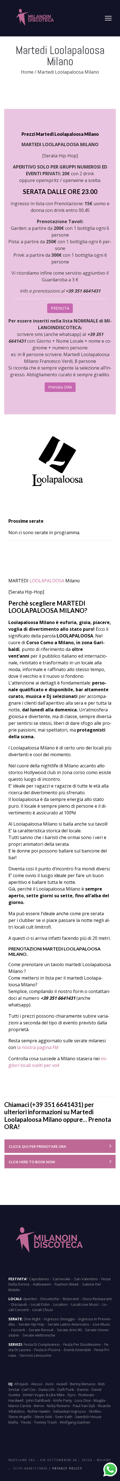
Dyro (72, 1394)
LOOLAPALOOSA (47, 581)
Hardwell (15, 1400)
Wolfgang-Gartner (75, 1422)
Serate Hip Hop (31, 1324)
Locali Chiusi (42, 1309)
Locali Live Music (85, 1304)
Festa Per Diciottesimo (82, 1344)
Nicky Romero (58, 1405)
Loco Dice (83, 1400)
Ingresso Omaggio (59, 1318)
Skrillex (95, 1411)
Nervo (39, 1405)
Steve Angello (20, 1416)
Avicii (49, 1383)
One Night (32, 1318)
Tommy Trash (45, 1422)
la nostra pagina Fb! (37, 1047)
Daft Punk (65, 1389)
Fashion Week (67, 1284)
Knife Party (62, 1400)
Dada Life (47, 1389)
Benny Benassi (82, 1383)
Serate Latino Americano (68, 1324)
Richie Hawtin (39, 1411)
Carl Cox (29, 1389)
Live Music (101, 1324)
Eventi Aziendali (77, 1349)
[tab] (60, 1146)
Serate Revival (41, 1329)
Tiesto (26, 1422)
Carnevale (61, 1278)
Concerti (18, 1329)
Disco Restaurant (97, 1298)
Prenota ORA (60, 387)
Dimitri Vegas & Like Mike (44, 1394)
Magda (99, 1400)
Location (60, 1304)
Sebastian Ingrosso (69, 1411)
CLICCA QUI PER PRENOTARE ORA (37, 1146)
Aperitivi (30, 1298)
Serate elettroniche (39, 1335)
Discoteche (49, 1298)
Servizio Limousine (35, 1355)
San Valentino (86, 1278)
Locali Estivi (40, 1304)
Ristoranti (71, 1298)
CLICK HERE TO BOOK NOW (32, 1161)
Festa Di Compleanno (42, 1344)
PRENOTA (60, 308)
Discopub (19, 1304)
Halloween (42, 1284)
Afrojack (21, 1383)
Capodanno (39, 1278)
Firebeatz (86, 1394)
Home (27, 72)
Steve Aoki (43, 1416)
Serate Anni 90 (69, 1329)
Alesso (36, 1383)
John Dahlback (38, 1400)
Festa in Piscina (47, 1349)
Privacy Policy (67, 1468)
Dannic (83, 1389)
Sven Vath (63, 1416)
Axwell (61, 1383)
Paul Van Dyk (84, 1405)
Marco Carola (19, 1405)
